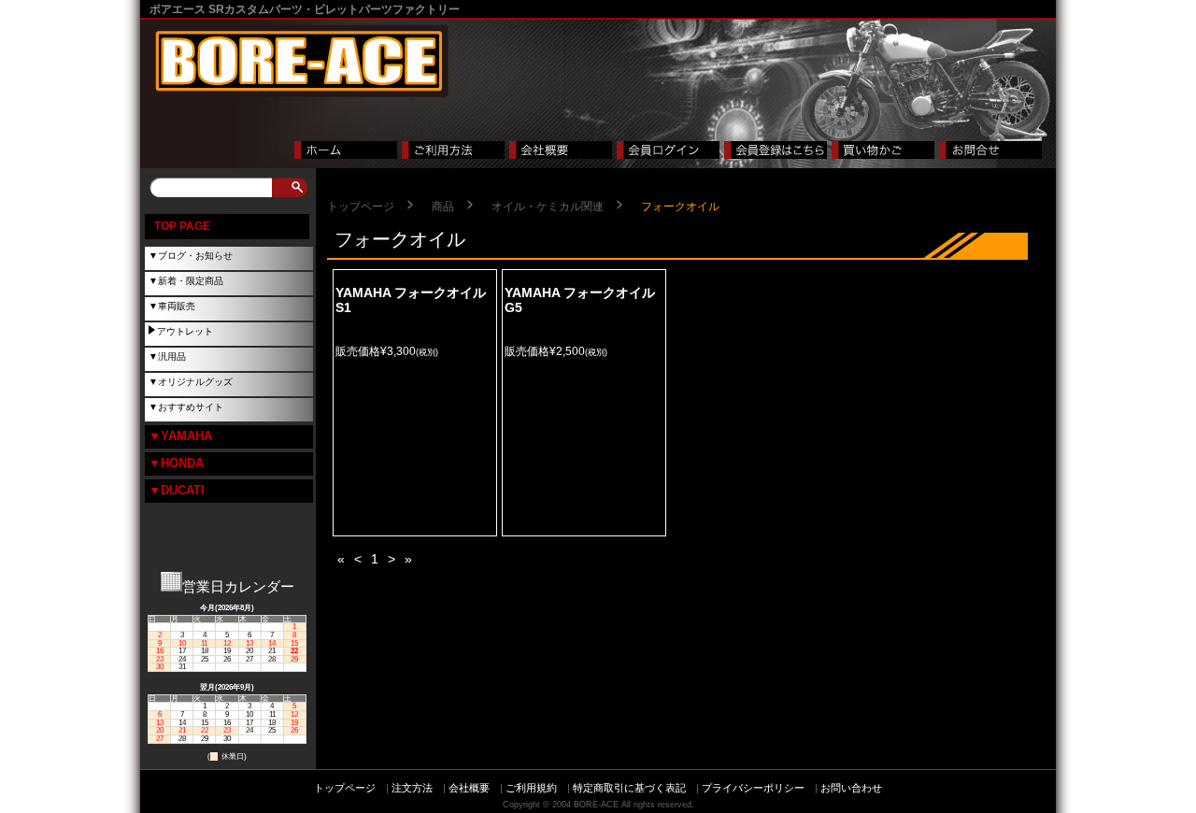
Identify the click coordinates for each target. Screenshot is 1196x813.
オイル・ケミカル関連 (547, 206)
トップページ (360, 206)
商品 (443, 206)
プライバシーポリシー (753, 787)
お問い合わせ (851, 787)
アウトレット (185, 331)
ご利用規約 (531, 787)
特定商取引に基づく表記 (629, 787)
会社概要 (469, 787)
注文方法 (412, 787)
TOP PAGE (182, 226)
